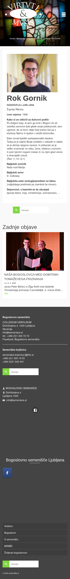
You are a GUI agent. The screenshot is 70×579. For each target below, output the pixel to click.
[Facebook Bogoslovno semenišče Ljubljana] (7, 473)
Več (6, 293)
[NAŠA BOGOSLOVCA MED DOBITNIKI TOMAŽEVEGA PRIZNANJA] (35, 251)
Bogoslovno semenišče (27, 339)
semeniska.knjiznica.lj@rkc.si (18, 354)
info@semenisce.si (13, 332)
